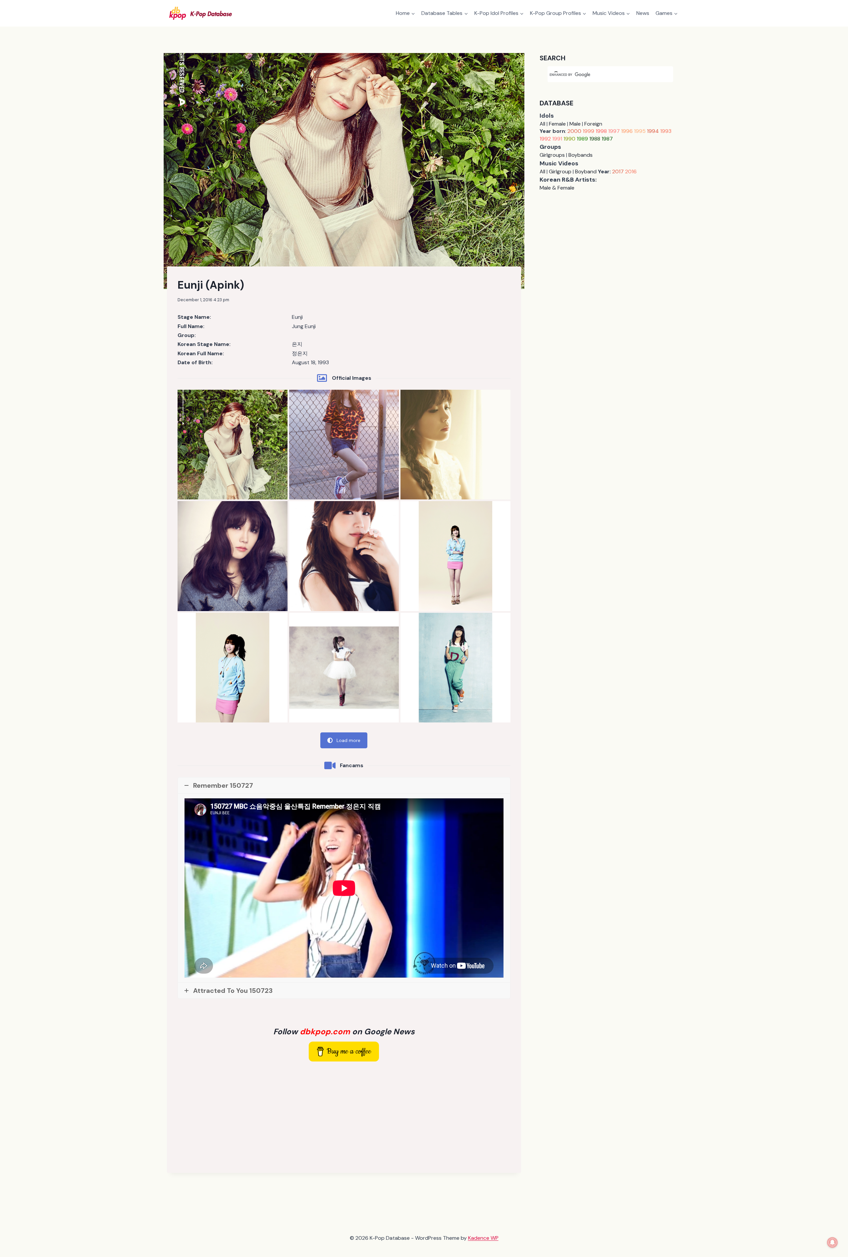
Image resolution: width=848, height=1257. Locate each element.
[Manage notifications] (832, 1242)
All (542, 123)
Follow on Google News (344, 1031)
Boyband (586, 171)
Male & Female (557, 187)
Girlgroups (552, 154)
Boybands (580, 154)
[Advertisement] (344, 1115)
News (642, 13)
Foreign (593, 123)
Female (557, 123)
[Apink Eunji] (233, 445)
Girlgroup (560, 171)
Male (575, 123)
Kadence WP (483, 1237)
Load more (348, 740)
